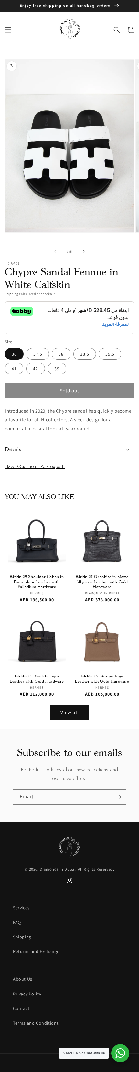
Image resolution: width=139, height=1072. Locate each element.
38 (61, 354)
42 (35, 368)
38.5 (84, 354)
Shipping (11, 294)
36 (14, 354)
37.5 (37, 354)
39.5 (109, 354)
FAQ (17, 922)
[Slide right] (84, 251)
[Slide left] (55, 251)
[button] (8, 30)
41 (14, 368)
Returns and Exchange (36, 951)
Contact (21, 1008)
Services (21, 908)
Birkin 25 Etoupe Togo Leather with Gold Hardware (102, 679)
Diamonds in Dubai (57, 869)
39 (56, 368)
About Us (22, 979)
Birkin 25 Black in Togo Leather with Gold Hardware (37, 679)
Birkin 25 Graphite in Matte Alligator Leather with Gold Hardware (102, 581)
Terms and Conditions (36, 1023)
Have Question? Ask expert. (35, 466)
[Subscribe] (119, 797)
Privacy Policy (27, 994)
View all (69, 712)
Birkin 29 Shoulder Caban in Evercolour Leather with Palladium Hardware (37, 581)
